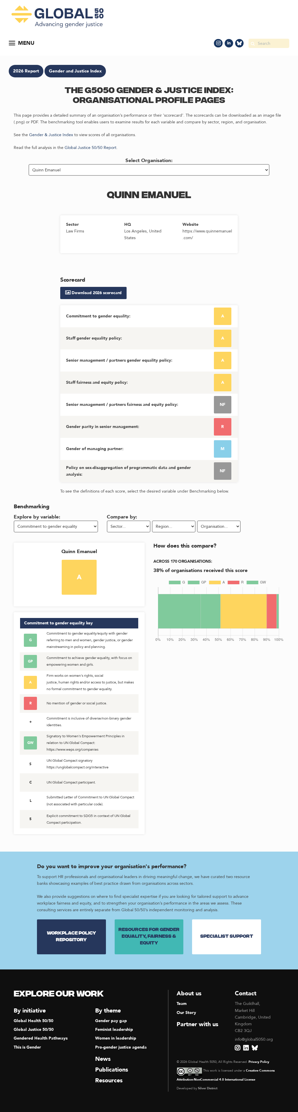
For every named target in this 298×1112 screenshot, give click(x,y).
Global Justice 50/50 (34, 1029)
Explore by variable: (37, 517)
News (103, 1059)
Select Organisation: (149, 160)
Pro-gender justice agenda (121, 1047)
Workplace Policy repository (71, 936)
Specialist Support (226, 936)
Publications (111, 1070)
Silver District (207, 1088)
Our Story (186, 1012)
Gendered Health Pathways (41, 1038)
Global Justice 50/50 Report (90, 147)
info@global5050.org (254, 1039)
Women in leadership (115, 1038)
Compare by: (122, 517)
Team (182, 1003)
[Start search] (253, 43)
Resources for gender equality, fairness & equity (149, 936)
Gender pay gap (111, 1021)
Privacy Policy (259, 1062)
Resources (109, 1080)
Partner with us (197, 1024)
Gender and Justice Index (75, 71)
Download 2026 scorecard (96, 293)
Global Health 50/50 (33, 1021)
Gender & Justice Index (51, 135)
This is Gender (27, 1047)
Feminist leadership (114, 1029)
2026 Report (26, 71)
